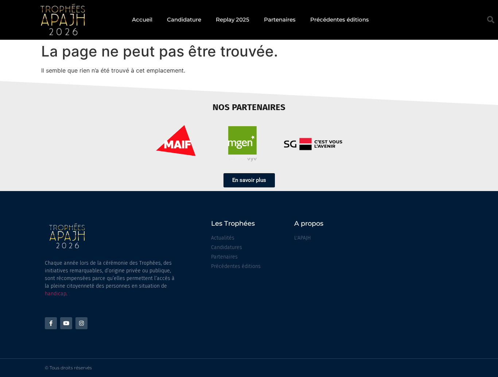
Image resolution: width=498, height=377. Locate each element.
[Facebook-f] (51, 323)
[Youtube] (66, 323)
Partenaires (280, 19)
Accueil (142, 19)
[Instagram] (81, 323)
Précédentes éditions (339, 19)
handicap (55, 294)
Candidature (184, 19)
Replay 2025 (232, 19)
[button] (490, 19)
